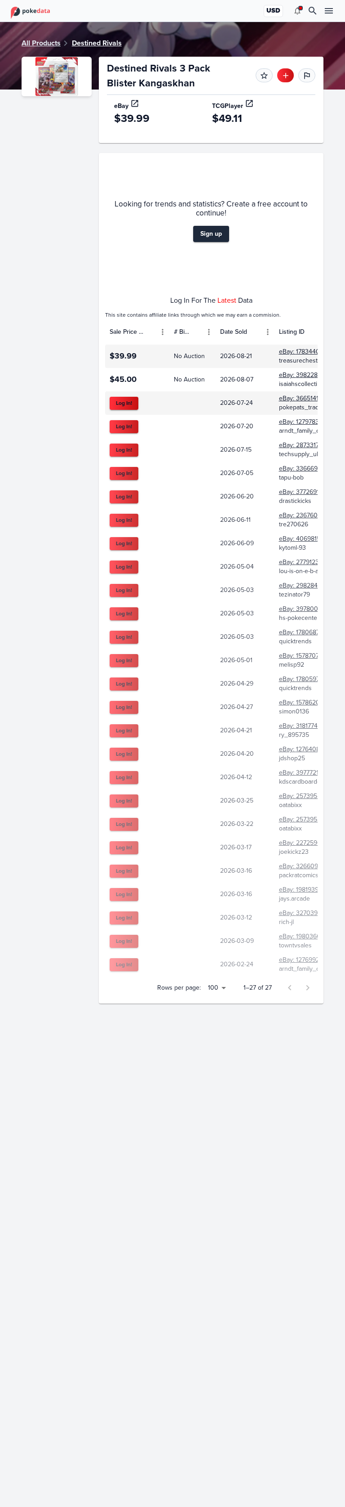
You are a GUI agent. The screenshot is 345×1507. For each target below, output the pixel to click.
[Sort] (149, 332)
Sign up (211, 233)
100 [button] (213, 987)
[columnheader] (137, 332)
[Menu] (162, 332)
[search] (312, 11)
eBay (121, 106)
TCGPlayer (227, 106)
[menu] (297, 11)
